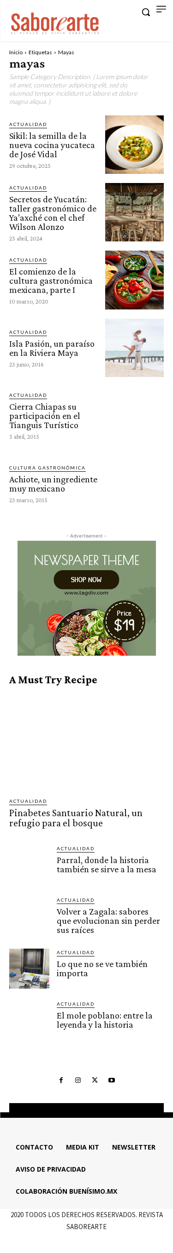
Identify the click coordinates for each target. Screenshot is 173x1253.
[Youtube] (111, 1080)
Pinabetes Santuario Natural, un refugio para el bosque (76, 818)
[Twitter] (95, 1080)
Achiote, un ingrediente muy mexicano (53, 483)
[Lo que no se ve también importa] (29, 969)
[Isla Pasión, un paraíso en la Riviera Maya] (134, 348)
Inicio (16, 52)
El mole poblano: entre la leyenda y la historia (105, 1020)
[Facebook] (61, 1080)
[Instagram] (78, 1080)
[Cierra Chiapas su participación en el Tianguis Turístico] (134, 415)
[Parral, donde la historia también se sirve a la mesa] (29, 865)
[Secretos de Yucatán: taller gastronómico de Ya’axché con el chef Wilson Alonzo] (134, 212)
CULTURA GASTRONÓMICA (47, 467)
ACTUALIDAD (28, 124)
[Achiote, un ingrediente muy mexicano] (134, 483)
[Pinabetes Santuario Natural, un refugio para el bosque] (86, 741)
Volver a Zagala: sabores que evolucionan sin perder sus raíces (108, 920)
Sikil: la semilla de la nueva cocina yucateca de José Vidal (52, 145)
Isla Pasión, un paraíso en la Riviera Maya (52, 348)
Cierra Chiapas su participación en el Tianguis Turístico (44, 415)
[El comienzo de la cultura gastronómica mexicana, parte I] (134, 280)
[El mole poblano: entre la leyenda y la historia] (29, 1020)
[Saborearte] (55, 22)
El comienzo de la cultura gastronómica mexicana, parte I (51, 280)
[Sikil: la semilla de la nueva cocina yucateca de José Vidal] (134, 144)
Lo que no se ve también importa (102, 968)
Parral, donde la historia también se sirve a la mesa (106, 864)
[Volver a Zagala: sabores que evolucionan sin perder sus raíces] (29, 916)
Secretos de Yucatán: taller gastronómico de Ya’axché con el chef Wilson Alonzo (52, 213)
